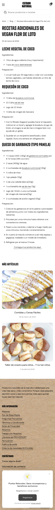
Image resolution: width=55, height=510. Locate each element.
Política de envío (9, 444)
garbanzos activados (38, 156)
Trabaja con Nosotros (11, 433)
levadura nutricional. (25, 98)
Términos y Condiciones (13, 422)
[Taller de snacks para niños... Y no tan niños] (27, 342)
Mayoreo (6, 411)
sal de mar (19, 102)
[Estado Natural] (27, 4)
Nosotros (6, 429)
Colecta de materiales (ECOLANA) (17, 448)
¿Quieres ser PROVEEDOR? (14, 437)
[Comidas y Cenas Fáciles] (27, 289)
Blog (11, 21)
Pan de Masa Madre (11, 415)
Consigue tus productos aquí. (27, 247)
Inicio (4, 21)
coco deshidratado (23, 64)
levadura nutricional (31, 168)
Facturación (7, 440)
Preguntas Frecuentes (12, 418)
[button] (50, 4)
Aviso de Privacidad (11, 426)
